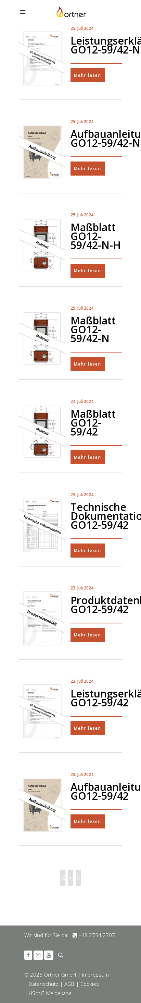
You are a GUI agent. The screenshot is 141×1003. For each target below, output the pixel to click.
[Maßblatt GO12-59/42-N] (42, 338)
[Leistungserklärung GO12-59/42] (42, 711)
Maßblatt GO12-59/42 (93, 423)
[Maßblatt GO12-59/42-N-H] (42, 245)
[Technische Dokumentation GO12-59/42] (42, 525)
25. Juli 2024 (81, 28)
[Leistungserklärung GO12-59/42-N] (42, 58)
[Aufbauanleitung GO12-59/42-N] (42, 152)
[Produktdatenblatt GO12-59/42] (42, 618)
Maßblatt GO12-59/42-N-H (95, 236)
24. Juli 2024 (81, 401)
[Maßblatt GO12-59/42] (42, 431)
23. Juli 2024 (81, 495)
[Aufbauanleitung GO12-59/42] (42, 804)
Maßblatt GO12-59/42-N (93, 329)
